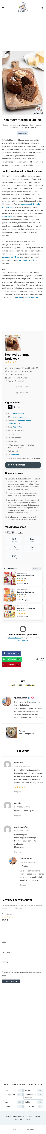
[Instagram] (32, 698)
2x (14, 407)
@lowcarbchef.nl (15, 638)
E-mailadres (7, 952)
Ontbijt (26, 128)
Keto (20, 685)
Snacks (33, 128)
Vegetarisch (30, 685)
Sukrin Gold (7, 217)
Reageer (17, 791)
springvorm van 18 (26, 260)
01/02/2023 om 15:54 (27, 862)
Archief (38, 1117)
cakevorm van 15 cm (10, 257)
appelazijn (15, 455)
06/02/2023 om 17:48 (22, 766)
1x (10, 407)
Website (5, 962)
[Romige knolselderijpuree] (11, 732)
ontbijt (19, 297)
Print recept (24, 387)
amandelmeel (18, 413)
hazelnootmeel (19, 417)
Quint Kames (22, 125)
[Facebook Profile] (29, 698)
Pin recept (24, 393)
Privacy (29, 1117)
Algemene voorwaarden (14, 1117)
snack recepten (31, 297)
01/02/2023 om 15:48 (22, 831)
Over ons (18, 1120)
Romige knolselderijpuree (26, 732)
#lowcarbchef (23, 640)
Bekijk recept (22, 133)
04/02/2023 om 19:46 (22, 807)
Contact (28, 1120)
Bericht (5, 920)
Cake (13, 685)
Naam (4, 942)
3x (18, 407)
